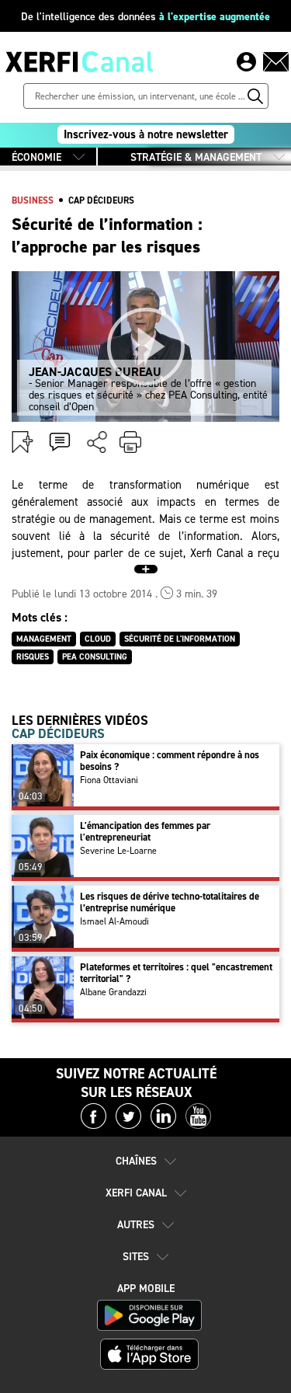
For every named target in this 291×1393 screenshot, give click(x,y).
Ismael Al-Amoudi (114, 921)
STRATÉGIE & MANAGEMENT (196, 157)
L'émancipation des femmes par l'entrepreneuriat (145, 831)
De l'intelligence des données (145, 16)
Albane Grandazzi (113, 992)
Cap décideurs (101, 200)
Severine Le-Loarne (118, 850)
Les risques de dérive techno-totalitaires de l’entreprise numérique (169, 902)
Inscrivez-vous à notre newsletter (146, 134)
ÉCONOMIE (36, 157)
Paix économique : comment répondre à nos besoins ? (169, 760)
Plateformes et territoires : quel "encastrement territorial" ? (176, 972)
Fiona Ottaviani (109, 780)
